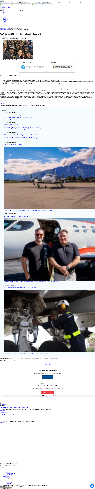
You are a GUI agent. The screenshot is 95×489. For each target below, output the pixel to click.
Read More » (2, 410)
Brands (2, 0)
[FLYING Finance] (26, 4)
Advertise (8, 478)
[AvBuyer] (43, 2)
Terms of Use (9, 481)
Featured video (3, 412)
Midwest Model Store (10, 473)
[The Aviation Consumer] (85, 2)
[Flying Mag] (14, 2)
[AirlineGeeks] (22, 2)
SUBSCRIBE (2, 467)
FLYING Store (9, 471)
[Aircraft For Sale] (32, 2)
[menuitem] (49, 12)
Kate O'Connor (3, 37)
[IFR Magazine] (5, 4)
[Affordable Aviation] (74, 2)
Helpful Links (6, 476)
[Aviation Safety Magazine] (16, 4)
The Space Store (9, 474)
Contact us (9, 85)
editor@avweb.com (16, 360)
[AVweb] (5, 2)
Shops (4, 469)
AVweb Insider (3, 401)
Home (1, 29)
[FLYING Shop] (47, 4)
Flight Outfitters (9, 475)
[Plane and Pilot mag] (64, 2)
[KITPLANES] (53, 2)
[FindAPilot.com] (37, 4)
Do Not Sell (8, 483)
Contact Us (8, 477)
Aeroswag (8, 472)
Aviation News (6, 29)
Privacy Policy (9, 482)
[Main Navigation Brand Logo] (5, 7)
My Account (8, 479)
